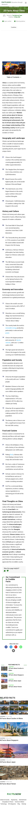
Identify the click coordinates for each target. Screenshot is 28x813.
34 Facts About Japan (15, 681)
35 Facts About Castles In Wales (11, 718)
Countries (16, 6)
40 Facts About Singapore (16, 675)
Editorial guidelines (20, 21)
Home (10, 6)
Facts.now (6, 2)
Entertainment (22, 800)
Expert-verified (7, 21)
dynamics (17, 363)
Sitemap (24, 804)
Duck (11, 454)
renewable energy (10, 328)
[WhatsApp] (20, 646)
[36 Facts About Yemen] (4, 687)
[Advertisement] (14, 45)
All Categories (12, 804)
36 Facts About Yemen (15, 686)
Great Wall (17, 93)
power (7, 333)
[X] (10, 646)
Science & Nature (19, 802)
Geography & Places (7, 802)
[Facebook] (6, 646)
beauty (7, 534)
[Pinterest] (15, 646)
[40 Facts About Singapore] (4, 675)
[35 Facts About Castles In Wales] (4, 668)
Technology (3, 804)
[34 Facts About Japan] (4, 681)
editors (14, 612)
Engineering (14, 800)
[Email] (13, 650)
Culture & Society (4, 800)
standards (14, 607)
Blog (19, 804)
